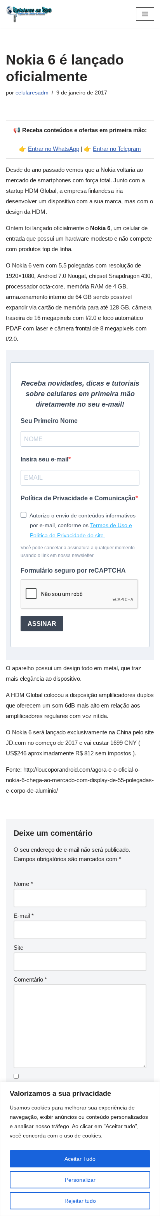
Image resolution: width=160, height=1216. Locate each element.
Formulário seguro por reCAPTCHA (73, 570)
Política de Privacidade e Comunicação (78, 498)
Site (18, 947)
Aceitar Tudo (80, 1159)
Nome (23, 884)
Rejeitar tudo (80, 1201)
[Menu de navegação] (145, 14)
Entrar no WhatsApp (53, 148)
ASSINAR (42, 623)
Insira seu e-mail (44, 459)
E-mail (24, 915)
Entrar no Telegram (117, 148)
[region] (80, 1149)
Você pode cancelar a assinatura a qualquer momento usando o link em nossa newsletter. (78, 551)
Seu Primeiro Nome (49, 421)
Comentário (30, 979)
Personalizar (80, 1180)
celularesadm (32, 93)
